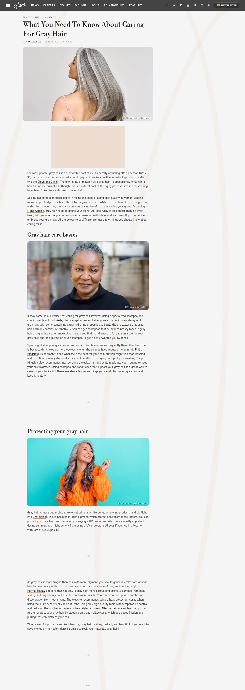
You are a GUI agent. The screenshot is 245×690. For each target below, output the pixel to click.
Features (136, 5)
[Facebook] (167, 6)
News (35, 5)
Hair (36, 17)
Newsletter (229, 5)
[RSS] (209, 6)
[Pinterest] (174, 6)
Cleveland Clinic (48, 182)
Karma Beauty (36, 591)
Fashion (80, 5)
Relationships (114, 5)
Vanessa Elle (33, 41)
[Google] (202, 6)
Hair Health (49, 17)
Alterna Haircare (112, 608)
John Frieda (55, 320)
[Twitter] (195, 6)
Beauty (65, 5)
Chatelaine (39, 517)
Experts (49, 5)
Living (95, 5)
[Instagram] (188, 6)
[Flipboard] (181, 6)
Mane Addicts (35, 211)
